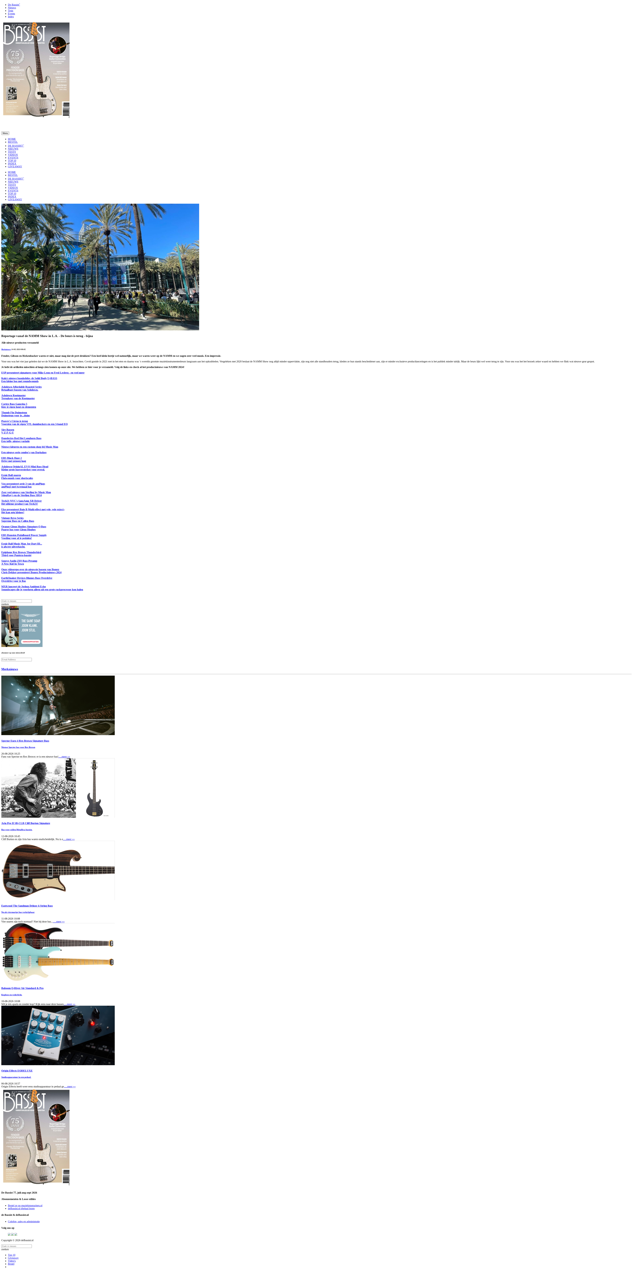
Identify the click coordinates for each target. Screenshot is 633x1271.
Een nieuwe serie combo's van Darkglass (23, 452)
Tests (10, 10)
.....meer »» (64, 756)
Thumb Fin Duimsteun (14, 412)
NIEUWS (13, 148)
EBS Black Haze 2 (11, 458)
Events (11, 13)
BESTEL (13, 142)
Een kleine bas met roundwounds (20, 381)
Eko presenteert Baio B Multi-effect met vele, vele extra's (32, 509)
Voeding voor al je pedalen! (16, 538)
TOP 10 (12, 160)
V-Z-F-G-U (7, 432)
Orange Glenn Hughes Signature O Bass (23, 526)
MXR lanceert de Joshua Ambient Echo (23, 586)
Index (11, 16)
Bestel (11, 1263)
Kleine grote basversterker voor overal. (23, 469)
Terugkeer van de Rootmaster (18, 398)
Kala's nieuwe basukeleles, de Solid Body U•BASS (29, 378)
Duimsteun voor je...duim (15, 415)
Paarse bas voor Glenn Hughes (18, 529)
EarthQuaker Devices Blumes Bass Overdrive (26, 578)
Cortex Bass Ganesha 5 (14, 404)
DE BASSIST (16, 145)
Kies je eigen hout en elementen (18, 407)
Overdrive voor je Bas (13, 581)
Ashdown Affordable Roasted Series (21, 386)
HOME (12, 139)
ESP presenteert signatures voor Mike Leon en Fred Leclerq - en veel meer (43, 372)
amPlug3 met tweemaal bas (16, 486)
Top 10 (11, 1255)
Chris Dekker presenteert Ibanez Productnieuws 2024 (31, 572)
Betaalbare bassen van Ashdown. (19, 389)
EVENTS (13, 157)
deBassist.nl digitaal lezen (21, 1208)
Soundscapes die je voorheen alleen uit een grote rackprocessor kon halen (42, 589)
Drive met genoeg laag (13, 461)
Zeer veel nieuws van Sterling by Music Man (26, 492)
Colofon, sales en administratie (24, 1221)
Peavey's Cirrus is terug (14, 421)
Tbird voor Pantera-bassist (16, 555)
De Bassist (14, 4)
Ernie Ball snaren (11, 475)
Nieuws (12, 7)
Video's (12, 1260)
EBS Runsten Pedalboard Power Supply (24, 535)
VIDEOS (13, 154)
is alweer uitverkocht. (13, 546)
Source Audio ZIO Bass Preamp (19, 560)
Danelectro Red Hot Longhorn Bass (21, 438)
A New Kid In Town (12, 563)
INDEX (12, 163)
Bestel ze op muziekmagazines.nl (25, 1205)
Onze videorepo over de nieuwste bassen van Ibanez (30, 569)
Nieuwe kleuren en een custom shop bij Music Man (29, 446)
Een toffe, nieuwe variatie (15, 441)
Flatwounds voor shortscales (17, 478)
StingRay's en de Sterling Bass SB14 (21, 495)
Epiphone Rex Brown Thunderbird (21, 552)
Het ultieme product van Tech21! (19, 503)
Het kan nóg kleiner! (12, 512)
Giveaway (13, 1257)
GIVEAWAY (15, 166)
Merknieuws (6, 349)
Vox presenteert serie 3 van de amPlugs (23, 483)
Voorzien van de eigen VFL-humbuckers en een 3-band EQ (34, 424)
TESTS (12, 151)
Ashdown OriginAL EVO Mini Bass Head (24, 466)
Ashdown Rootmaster (13, 395)
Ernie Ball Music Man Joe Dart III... (21, 543)
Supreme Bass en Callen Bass (17, 521)
